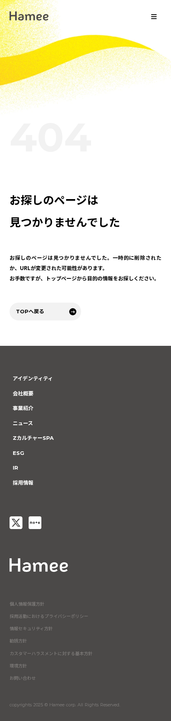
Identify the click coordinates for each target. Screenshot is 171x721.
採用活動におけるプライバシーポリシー (49, 616)
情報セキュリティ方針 (31, 628)
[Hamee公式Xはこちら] (16, 523)
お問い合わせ (23, 678)
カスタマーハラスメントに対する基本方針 (51, 653)
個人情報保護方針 (27, 604)
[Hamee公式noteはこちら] (35, 522)
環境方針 (18, 666)
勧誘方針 (18, 641)
